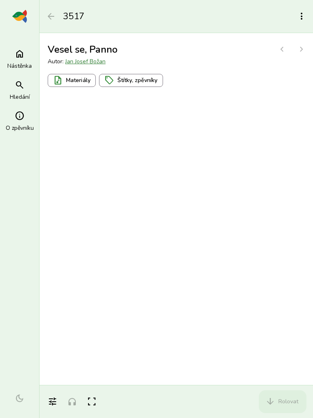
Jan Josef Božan (85, 61)
